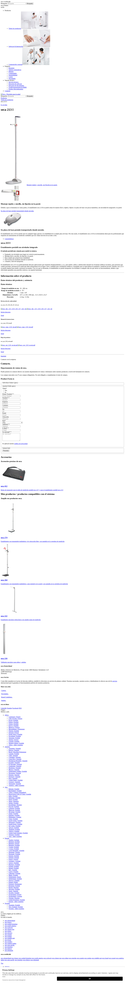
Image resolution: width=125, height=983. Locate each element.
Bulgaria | (14, 845)
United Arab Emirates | (18, 833)
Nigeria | (14, 731)
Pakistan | (14, 815)
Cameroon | (14, 717)
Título (4, 388)
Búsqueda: (4, 3)
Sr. (5, 392)
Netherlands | (15, 877)
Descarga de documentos (16, 85)
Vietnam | (14, 835)
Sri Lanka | (14, 826)
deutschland (10, 920)
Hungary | (14, 864)
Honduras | (15, 768)
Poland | (13, 882)
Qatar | (13, 819)
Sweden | (14, 893)
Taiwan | (14, 828)
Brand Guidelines (6, 697)
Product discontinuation (16, 89)
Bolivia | (14, 750)
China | (17, 792)
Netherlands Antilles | (18, 771)
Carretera (5, 405)
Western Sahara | (16, 743)
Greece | (14, 863)
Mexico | (14, 769)
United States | (16, 780)
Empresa (5, 402)
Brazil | (17, 752)
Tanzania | (14, 738)
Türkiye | (14, 831)
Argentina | (15, 748)
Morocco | (14, 727)
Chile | (13, 755)
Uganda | (14, 741)
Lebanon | (14, 808)
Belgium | (14, 842)
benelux (9, 947)
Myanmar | (14, 812)
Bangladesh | (15, 791)
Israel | (13, 799)
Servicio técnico (13, 82)
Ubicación (5, 417)
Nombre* (5, 398)
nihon (8, 931)
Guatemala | (15, 766)
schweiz (9, 927)
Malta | (13, 875)
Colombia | (15, 757)
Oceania (7, 903)
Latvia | (13, 872)
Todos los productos (15, 28)
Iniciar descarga (5, 312)
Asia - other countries (15, 836)
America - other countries (16, 785)
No (3, 409)
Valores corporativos (15, 70)
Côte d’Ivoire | (15, 718)
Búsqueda (30, 3)
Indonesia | (14, 798)
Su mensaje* (6, 432)
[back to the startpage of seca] (10, 94)
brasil (8, 940)
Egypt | (13, 720)
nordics (8, 942)
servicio (114, 681)
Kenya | (13, 725)
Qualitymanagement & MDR (18, 87)
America (7, 747)
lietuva (8, 949)
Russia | (14, 887)
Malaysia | (14, 810)
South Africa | (15, 734)
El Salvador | (15, 764)
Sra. (5, 390)
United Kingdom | (17, 900)
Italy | (13, 870)
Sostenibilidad (13, 75)
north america (10, 926)
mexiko (73, 958)
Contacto (7, 91)
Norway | (14, 880)
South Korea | (15, 824)
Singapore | (15, 822)
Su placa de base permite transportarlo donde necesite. (17, 211)
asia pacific (10, 945)
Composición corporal (15, 64)
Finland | (14, 857)
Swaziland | (15, 736)
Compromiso (13, 73)
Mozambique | (17, 729)
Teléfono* (6, 424)
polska (8, 936)
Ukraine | (14, 898)
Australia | (14, 905)
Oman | (13, 813)
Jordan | (13, 803)
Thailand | (14, 829)
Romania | (14, 886)
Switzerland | (15, 894)
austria (8, 934)
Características (9, 239)
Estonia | (14, 856)
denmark (9, 950)
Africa (7, 715)
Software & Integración (16, 46)
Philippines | (15, 817)
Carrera (3, 690)
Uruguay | (14, 782)
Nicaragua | (15, 773)
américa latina (10, 943)
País (4, 421)
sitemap (7, 966)
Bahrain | (14, 789)
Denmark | (14, 852)
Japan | (14, 801)
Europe (7, 838)
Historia (11, 71)
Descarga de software (15, 84)
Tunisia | (13, 740)
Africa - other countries (16, 745)
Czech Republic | (16, 850)
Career (11, 77)
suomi (112, 958)
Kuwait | (14, 806)
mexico (8, 933)
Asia (6, 787)
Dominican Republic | (18, 761)
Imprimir (3, 356)
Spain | (13, 891)
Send (2, 315)
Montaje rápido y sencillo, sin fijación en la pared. (42, 185)
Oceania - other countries (16, 908)
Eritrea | (13, 722)
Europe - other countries (16, 901)
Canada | (14, 754)
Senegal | (14, 732)
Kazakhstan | (15, 805)
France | (13, 859)
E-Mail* (5, 428)
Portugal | (15, 884)
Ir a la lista (4, 105)
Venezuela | (15, 784)
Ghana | (13, 724)
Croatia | (14, 847)
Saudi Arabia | (15, 820)
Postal (4, 413)
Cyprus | (14, 849)
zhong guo (9, 929)
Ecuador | (14, 762)
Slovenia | (14, 889)
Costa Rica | (15, 759)
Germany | (14, 861)
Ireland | (14, 868)
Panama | (14, 775)
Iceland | (14, 866)
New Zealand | (16, 907)
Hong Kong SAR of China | (20, 794)
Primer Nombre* (8, 394)
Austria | (14, 840)
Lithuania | (14, 873)
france (8, 922)
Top (2, 963)
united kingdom (11, 924)
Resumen (11, 68)
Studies (3, 700)
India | (13, 796)
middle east (10, 938)
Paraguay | (14, 776)
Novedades (12, 78)
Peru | (13, 778)
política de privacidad (20, 443)
